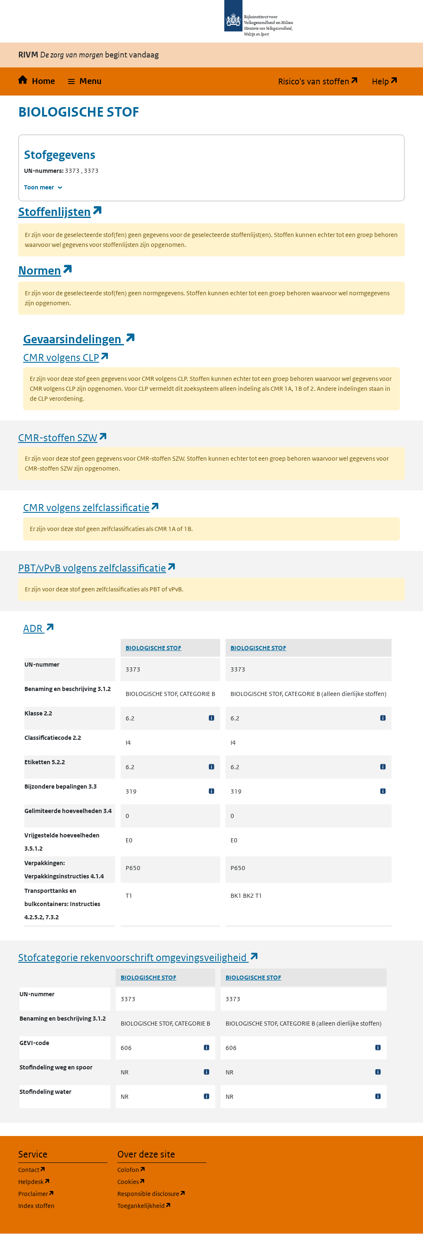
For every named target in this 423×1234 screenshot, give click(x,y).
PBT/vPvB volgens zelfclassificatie (97, 568)
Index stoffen (36, 1206)
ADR (39, 628)
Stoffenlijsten (60, 212)
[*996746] (383, 718)
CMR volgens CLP (66, 357)
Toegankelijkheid (162, 1205)
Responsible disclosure (162, 1193)
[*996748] (383, 767)
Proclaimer (62, 1193)
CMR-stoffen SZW (63, 437)
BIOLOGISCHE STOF (153, 648)
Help (388, 81)
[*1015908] (206, 1048)
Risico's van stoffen (321, 81)
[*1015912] (378, 1072)
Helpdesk (62, 1181)
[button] (85, 81)
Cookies (162, 1181)
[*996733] (211, 767)
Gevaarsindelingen (79, 339)
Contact (62, 1169)
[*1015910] (206, 1096)
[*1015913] (378, 1096)
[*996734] (211, 791)
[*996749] (383, 791)
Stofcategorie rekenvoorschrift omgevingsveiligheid (138, 957)
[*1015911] (378, 1048)
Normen (46, 270)
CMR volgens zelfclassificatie (91, 507)
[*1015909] (206, 1072)
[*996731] (211, 718)
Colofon (162, 1169)
